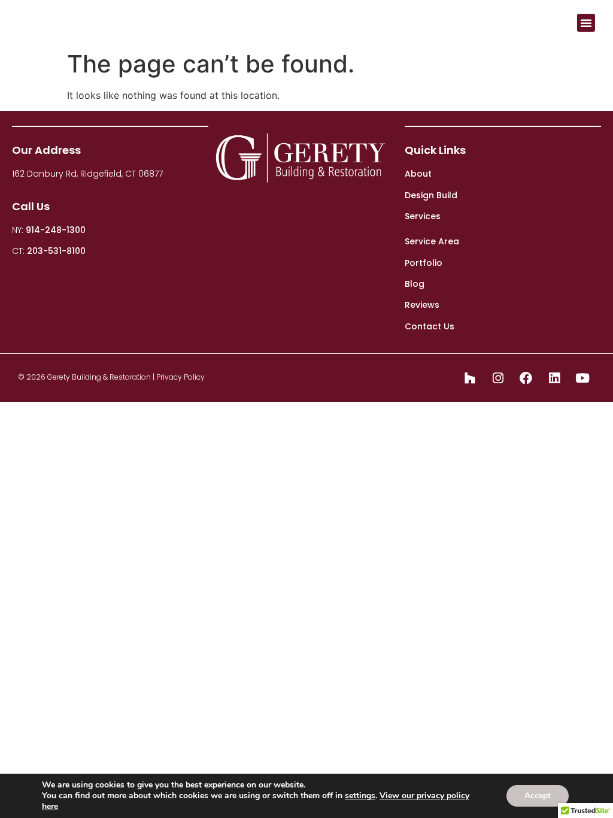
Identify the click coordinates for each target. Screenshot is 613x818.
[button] (586, 23)
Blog (414, 284)
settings (360, 795)
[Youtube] (582, 377)
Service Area (432, 241)
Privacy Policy (180, 377)
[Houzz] (469, 377)
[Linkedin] (554, 377)
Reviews (422, 305)
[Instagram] (498, 377)
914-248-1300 (56, 230)
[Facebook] (526, 377)
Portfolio (423, 263)
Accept (537, 795)
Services (423, 216)
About (418, 174)
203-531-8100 (56, 251)
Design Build (431, 195)
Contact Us (429, 326)
